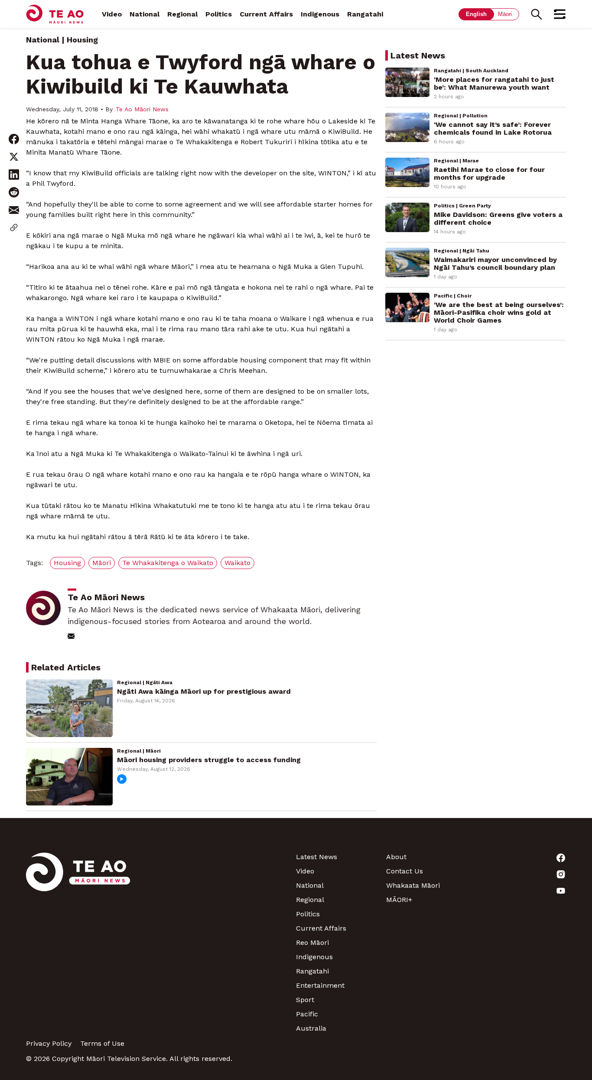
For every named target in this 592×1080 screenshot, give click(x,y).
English (476, 14)
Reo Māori (312, 942)
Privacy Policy (49, 1043)
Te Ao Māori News (142, 109)
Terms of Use (102, 1043)
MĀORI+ (399, 900)
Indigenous (320, 14)
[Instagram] (521, 874)
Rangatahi (365, 14)
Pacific (307, 1014)
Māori (505, 14)
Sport (305, 1000)
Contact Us (404, 871)
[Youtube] (521, 891)
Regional (182, 14)
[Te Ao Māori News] (78, 942)
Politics (218, 14)
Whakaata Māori (413, 885)
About (396, 857)
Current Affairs (266, 14)
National (144, 14)
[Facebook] (521, 858)
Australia (311, 1028)
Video (112, 14)
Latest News (316, 857)
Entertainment (320, 985)
